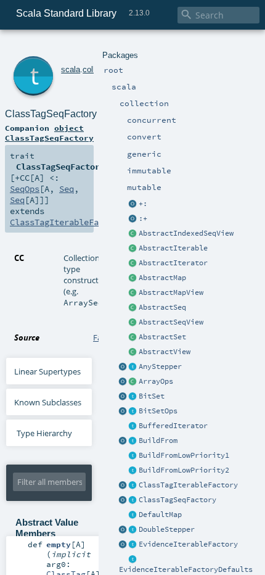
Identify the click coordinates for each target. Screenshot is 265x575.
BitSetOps (158, 411)
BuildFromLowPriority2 (184, 470)
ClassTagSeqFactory (177, 499)
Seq (66, 188)
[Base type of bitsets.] (133, 397)
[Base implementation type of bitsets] (133, 411)
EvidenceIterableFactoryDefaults (186, 569)
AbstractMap (162, 277)
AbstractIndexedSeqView (186, 233)
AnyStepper (160, 366)
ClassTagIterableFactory (188, 485)
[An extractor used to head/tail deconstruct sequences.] (133, 204)
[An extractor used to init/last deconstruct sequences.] (133, 219)
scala (70, 69)
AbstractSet (162, 337)
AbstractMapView (171, 292)
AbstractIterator (173, 263)
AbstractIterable (173, 248)
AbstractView (164, 351)
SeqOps (24, 188)
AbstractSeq (162, 307)
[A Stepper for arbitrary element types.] (133, 367)
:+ (143, 218)
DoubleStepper (167, 529)
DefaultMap (160, 514)
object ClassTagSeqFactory (49, 133)
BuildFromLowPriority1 (184, 455)
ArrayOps (156, 381)
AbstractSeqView (171, 322)
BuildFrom (158, 440)
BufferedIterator (173, 425)
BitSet (152, 396)
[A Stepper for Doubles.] (133, 530)
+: (143, 203)
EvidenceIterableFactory (188, 544)
